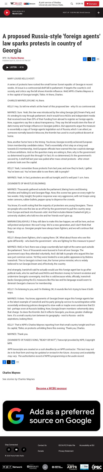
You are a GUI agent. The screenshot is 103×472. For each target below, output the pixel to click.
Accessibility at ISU (87, 445)
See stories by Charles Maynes (19, 379)
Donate (93, 4)
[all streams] (99, 13)
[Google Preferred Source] (51, 415)
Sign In (79, 4)
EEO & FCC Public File (67, 445)
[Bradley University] (32, 467)
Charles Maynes (17, 58)
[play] (7, 12)
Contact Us (42, 445)
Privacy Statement (66, 451)
